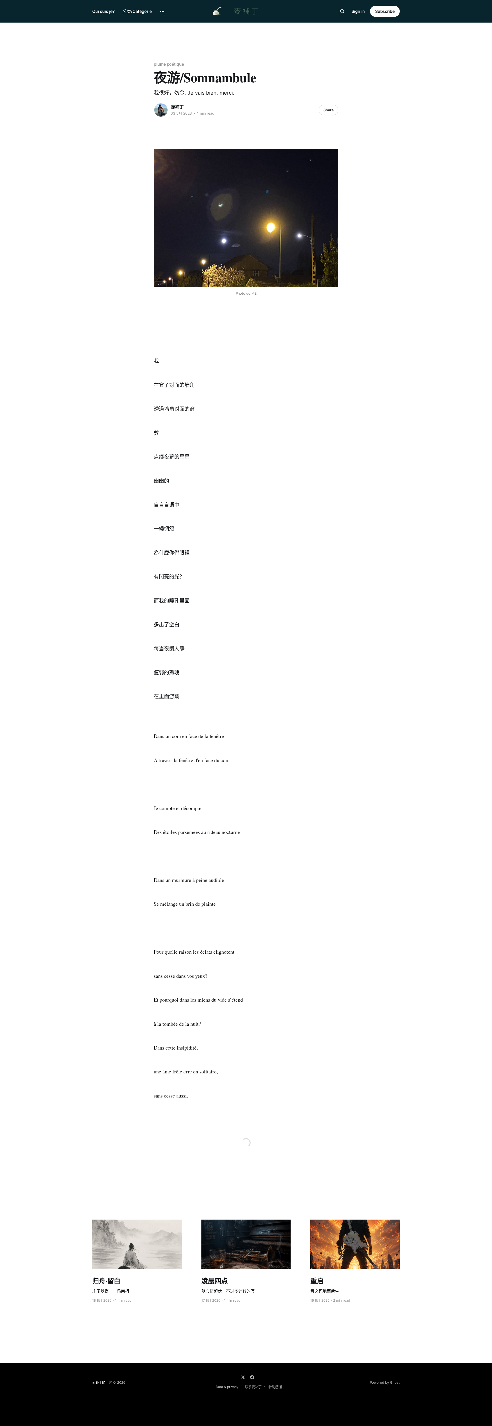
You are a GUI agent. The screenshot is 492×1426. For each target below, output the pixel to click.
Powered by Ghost (385, 1382)
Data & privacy (227, 1387)
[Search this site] (342, 11)
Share (328, 110)
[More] (162, 11)
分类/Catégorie (137, 11)
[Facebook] (252, 1377)
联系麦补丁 (253, 1387)
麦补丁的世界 (102, 1382)
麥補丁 (177, 106)
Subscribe (385, 11)
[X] (243, 1377)
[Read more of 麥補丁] (161, 110)
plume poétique (169, 64)
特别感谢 (275, 1387)
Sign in (358, 11)
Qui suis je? (103, 11)
